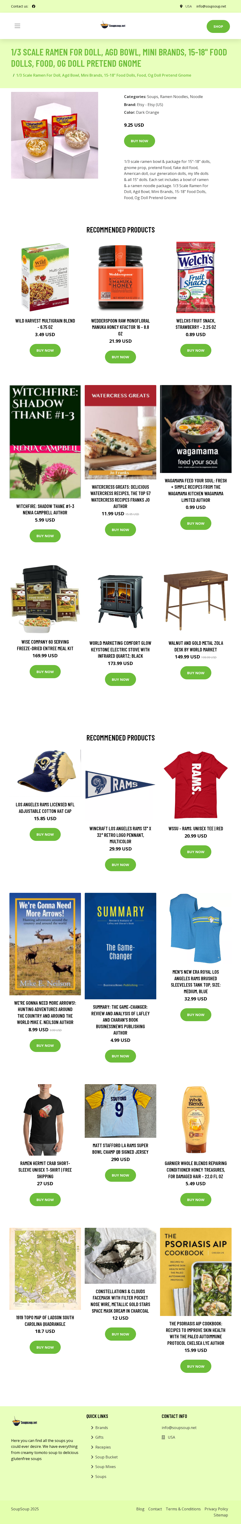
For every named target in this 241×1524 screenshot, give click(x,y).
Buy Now (139, 140)
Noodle (196, 96)
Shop (218, 26)
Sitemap (221, 1515)
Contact (155, 1509)
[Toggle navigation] (17, 25)
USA (188, 6)
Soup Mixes (105, 1466)
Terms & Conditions (183, 1509)
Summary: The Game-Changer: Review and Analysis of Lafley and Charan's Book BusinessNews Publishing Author (120, 1020)
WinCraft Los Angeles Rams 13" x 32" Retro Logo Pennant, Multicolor (120, 834)
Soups (152, 96)
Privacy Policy (216, 1509)
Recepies (103, 1447)
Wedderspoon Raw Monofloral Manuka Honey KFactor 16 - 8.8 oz (120, 327)
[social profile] (33, 6)
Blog (140, 1509)
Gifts (99, 1437)
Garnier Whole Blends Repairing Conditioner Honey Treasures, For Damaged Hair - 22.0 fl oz (196, 1169)
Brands (101, 1427)
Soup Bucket (106, 1457)
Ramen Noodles (174, 96)
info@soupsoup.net (211, 6)
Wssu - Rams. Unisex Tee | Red (196, 828)
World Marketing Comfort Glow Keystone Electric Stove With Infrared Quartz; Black (120, 649)
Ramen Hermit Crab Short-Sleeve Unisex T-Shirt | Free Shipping (45, 1169)
